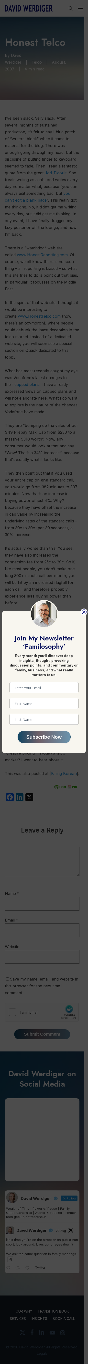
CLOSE (84, 612)
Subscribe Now (44, 737)
